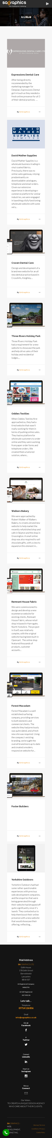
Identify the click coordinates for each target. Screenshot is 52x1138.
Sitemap (36, 1125)
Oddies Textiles (20, 413)
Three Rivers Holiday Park (25, 336)
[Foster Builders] (26, 785)
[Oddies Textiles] (26, 392)
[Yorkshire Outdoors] (26, 858)
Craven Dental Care (22, 263)
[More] (37, 112)
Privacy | (42, 1129)
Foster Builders (20, 806)
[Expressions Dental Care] (26, 53)
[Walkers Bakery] (26, 489)
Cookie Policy (40, 1132)
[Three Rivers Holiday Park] (26, 315)
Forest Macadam (20, 705)
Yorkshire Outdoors (22, 879)
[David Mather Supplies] (26, 134)
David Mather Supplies (24, 155)
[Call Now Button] (6, 1132)
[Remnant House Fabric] (26, 580)
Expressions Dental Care (25, 74)
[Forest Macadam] (26, 684)
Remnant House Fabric (24, 601)
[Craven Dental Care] (26, 241)
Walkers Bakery (20, 511)
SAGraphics (24, 112)
